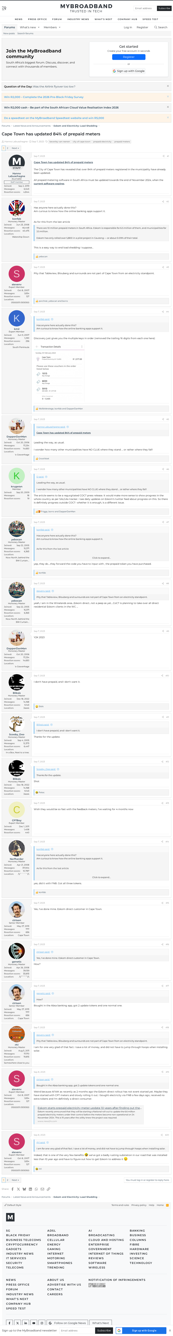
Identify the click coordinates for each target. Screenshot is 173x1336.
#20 (167, 1135)
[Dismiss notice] (167, 86)
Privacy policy (138, 1205)
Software (98, 1263)
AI (90, 1230)
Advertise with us (64, 1284)
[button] (38, 27)
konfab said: (43, 319)
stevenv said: (43, 591)
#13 (167, 803)
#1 (168, 156)
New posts (9, 33)
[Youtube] (33, 1323)
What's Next (103, 19)
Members (50, 27)
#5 (167, 419)
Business (138, 1235)
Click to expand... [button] (101, 557)
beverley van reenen (60, 141)
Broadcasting (102, 1235)
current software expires (49, 183)
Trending (56, 1267)
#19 (167, 1072)
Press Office (37, 19)
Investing (138, 1253)
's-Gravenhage (22, 454)
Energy (54, 1244)
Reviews (96, 1258)
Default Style (14, 1205)
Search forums (25, 33)
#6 (167, 469)
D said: (40, 476)
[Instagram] (42, 1323)
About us (55, 1280)
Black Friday (18, 1235)
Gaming (54, 1249)
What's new (28, 27)
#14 (167, 841)
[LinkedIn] (25, 1323)
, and (53, 301)
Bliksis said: (42, 724)
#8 (167, 583)
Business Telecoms (23, 1240)
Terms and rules (120, 1205)
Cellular (56, 1240)
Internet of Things (106, 1253)
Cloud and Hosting (106, 1240)
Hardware (139, 1249)
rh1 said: (40, 1142)
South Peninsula (21, 347)
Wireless (97, 1267)
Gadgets (13, 1249)
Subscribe (164, 8)
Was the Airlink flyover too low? (54, 86)
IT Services (16, 1258)
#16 (167, 944)
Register (128, 57)
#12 (167, 761)
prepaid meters (122, 141)
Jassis (26, 708)
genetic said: (43, 993)
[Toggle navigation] (4, 8)
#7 (167, 522)
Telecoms (15, 1267)
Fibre (135, 1244)
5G (8, 1230)
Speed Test (150, 19)
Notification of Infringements (117, 1280)
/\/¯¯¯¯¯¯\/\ (23, 874)
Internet (55, 1253)
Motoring (56, 1258)
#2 (167, 201)
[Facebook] (9, 1323)
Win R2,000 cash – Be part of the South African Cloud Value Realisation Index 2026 (61, 107)
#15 (167, 903)
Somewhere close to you (16, 1063)
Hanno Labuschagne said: (50, 426)
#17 (167, 986)
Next (14, 148)
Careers (55, 1294)
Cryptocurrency (22, 1244)
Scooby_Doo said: (46, 769)
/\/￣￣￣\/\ (24, 976)
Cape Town (23, 935)
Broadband (58, 1235)
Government (100, 1249)
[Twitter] (17, 1323)
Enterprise (99, 1244)
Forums (9, 27)
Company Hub (127, 19)
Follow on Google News (70, 1323)
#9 (167, 631)
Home (160, 1205)
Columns (138, 1240)
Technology (141, 1263)
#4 (167, 311)
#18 (167, 1027)
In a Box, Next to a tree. (17, 752)
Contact (55, 1289)
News (19, 19)
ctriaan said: (43, 952)
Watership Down (20, 237)
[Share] (163, 156)
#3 (167, 267)
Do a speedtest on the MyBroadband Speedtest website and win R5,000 (54, 118)
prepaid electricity (102, 141)
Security (14, 1263)
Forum (57, 19)
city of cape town (81, 141)
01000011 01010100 (20, 302)
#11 (167, 717)
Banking (137, 1230)
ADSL (51, 1230)
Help (151, 1205)
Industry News (78, 19)
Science (137, 1258)
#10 (167, 675)
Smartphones (59, 1263)
